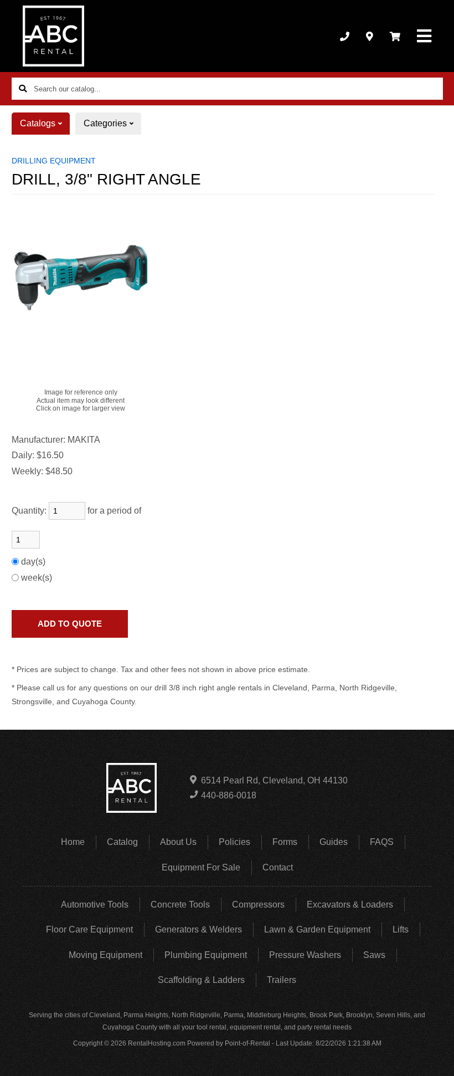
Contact (277, 867)
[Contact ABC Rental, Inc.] (369, 36)
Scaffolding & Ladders (201, 980)
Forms (284, 842)
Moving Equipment (105, 955)
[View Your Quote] (395, 36)
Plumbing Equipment (205, 955)
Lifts (401, 929)
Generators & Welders (198, 929)
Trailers (281, 980)
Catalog (122, 842)
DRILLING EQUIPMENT (54, 160)
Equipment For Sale (201, 867)
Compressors (258, 904)
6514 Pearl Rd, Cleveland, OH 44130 (274, 780)
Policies (234, 842)
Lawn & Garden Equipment (317, 929)
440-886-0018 (228, 795)
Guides (333, 842)
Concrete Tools (180, 904)
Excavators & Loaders (350, 904)
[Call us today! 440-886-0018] (344, 36)
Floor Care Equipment (89, 929)
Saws (374, 955)
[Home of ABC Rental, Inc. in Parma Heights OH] (53, 36)
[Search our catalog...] (23, 89)
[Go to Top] (433, 1056)
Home (73, 842)
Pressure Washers (305, 955)
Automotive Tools (94, 904)
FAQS (382, 842)
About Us (178, 842)
